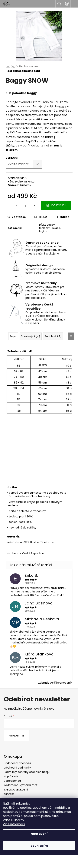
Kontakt (9, 794)
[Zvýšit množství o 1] (34, 205)
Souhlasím (39, 846)
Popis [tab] (13, 336)
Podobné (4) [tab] (53, 336)
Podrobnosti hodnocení (23, 71)
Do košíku (58, 205)
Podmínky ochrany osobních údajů (27, 772)
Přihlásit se (16, 735)
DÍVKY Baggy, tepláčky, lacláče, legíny (50, 228)
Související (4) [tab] (30, 336)
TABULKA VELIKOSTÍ (16, 789)
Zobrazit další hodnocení (54, 683)
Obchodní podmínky (17, 767)
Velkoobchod (12, 781)
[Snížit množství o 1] (16, 205)
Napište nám (12, 776)
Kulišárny (25, 185)
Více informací (14, 824)
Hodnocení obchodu (17, 763)
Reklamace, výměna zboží (21, 785)
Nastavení (39, 834)
